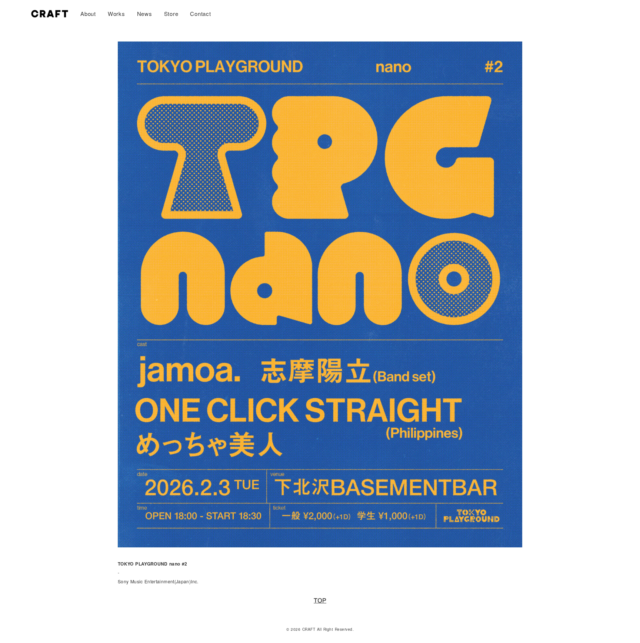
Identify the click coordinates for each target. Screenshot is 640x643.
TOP (320, 600)
